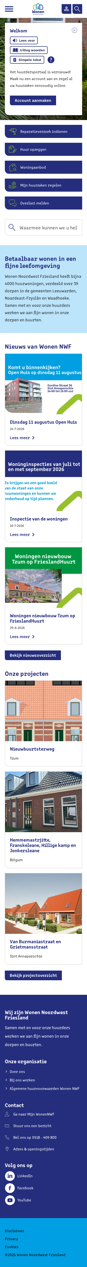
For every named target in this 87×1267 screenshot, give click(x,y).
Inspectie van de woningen (39, 518)
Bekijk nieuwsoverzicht (33, 655)
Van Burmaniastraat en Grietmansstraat (35, 944)
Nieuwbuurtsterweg (32, 748)
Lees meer (20, 437)
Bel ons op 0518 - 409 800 (35, 1137)
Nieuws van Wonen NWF (38, 345)
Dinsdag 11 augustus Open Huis (43, 421)
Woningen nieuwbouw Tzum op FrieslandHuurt (42, 618)
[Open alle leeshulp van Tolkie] (51, 59)
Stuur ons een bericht (32, 1125)
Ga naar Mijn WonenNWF (33, 1113)
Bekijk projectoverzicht (33, 975)
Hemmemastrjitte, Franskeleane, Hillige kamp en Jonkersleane (43, 845)
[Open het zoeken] (77, 9)
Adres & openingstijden (33, 1148)
